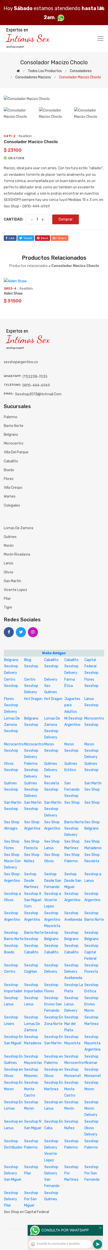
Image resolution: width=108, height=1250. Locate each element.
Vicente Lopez (15, 590)
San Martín (12, 581)
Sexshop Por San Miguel (31, 1199)
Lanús (8, 563)
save (44, 238)
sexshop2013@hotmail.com (38, 394)
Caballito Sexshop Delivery (71, 666)
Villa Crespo (13, 487)
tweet (27, 238)
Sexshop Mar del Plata (71, 1023)
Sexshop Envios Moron (91, 1004)
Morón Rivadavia (17, 554)
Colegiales (12, 505)
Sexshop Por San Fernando (92, 1173)
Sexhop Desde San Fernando (52, 880)
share (62, 238)
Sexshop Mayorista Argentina (92, 1043)
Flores (9, 479)
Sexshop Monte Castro (31, 1088)
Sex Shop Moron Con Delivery (12, 861)
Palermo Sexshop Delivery (31, 770)
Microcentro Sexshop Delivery (34, 750)
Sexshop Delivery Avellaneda (73, 971)
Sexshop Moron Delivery (91, 1108)
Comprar (66, 219)
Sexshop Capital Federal (91, 952)
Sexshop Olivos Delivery (91, 1127)
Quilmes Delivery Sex (50, 770)
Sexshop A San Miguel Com (32, 900)
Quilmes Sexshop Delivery (31, 789)
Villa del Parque (16, 452)
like (12, 238)
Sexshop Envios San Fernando (53, 1004)
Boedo (9, 470)
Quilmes (10, 537)
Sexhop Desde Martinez (31, 880)
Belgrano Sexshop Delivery (11, 666)
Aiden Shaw (13, 293)
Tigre (8, 607)
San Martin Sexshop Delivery (53, 808)
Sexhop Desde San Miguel (72, 880)
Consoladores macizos (33, 77)
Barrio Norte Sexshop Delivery (74, 828)
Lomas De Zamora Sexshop (12, 724)
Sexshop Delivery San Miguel (12, 1173)
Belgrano (11, 434)
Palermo (10, 417)
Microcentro (13, 443)
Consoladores (81, 71)
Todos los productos (45, 71)
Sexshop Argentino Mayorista (52, 919)
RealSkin (25, 136)
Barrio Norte (13, 426)
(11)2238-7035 (35, 376)
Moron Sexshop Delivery (91, 750)
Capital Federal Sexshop (91, 666)
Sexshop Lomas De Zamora (32, 1023)
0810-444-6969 (36, 385)
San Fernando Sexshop (72, 789)
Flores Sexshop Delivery (11, 705)
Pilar (7, 598)
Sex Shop (72, 802)
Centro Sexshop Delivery (31, 685)
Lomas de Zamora (18, 528)
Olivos (8, 572)
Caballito (11, 461)
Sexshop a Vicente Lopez (52, 900)
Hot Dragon (33, 699)
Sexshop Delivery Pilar (11, 1199)
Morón (9, 546)
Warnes (10, 496)
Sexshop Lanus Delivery (71, 1004)
